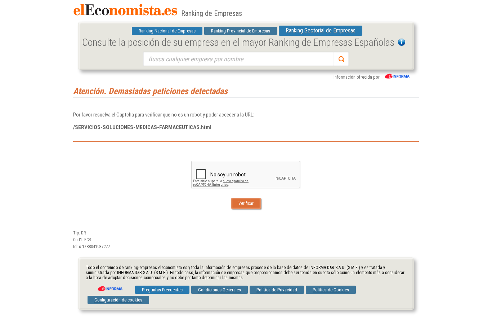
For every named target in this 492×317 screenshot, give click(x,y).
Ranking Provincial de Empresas (240, 31)
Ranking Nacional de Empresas (167, 31)
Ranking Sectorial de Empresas (320, 30)
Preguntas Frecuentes (162, 289)
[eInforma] (109, 286)
